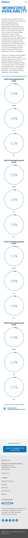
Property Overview (7, 481)
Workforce (5, 487)
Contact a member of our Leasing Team (15, 449)
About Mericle (6, 491)
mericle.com (5, 473)
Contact (4, 494)
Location (4, 484)
